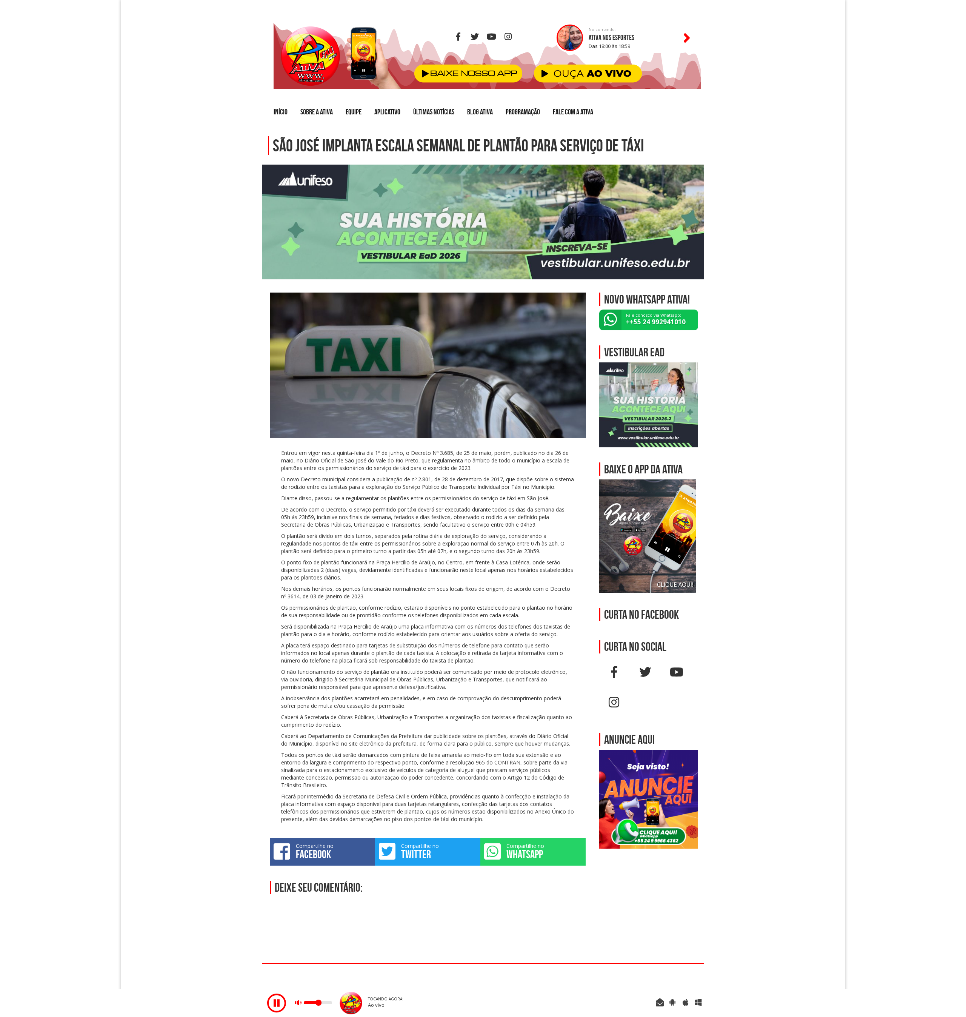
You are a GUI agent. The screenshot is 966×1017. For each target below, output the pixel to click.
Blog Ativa (480, 112)
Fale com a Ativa (573, 112)
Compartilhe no (315, 851)
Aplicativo (387, 112)
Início (281, 112)
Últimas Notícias (433, 112)
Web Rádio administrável (691, 976)
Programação (523, 112)
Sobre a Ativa (316, 112)
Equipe (353, 112)
